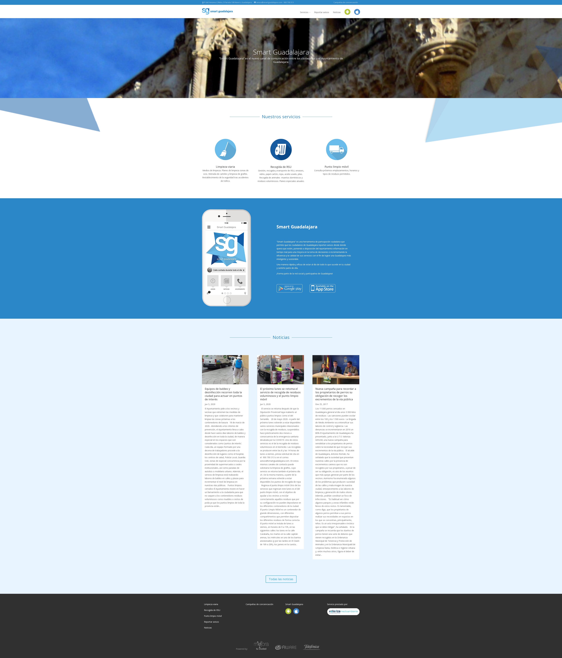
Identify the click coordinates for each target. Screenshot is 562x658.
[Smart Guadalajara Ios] (357, 13)
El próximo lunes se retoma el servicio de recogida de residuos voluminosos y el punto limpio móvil (280, 394)
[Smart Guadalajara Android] (347, 13)
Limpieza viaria (225, 166)
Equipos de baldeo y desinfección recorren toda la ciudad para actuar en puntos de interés (223, 394)
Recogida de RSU (281, 167)
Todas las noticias (281, 579)
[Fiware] (285, 648)
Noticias (337, 12)
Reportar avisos (321, 12)
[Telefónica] (311, 648)
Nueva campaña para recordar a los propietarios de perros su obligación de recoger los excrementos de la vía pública (335, 394)
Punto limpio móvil (337, 166)
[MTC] (261, 648)
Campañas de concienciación (346, 2)
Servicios (304, 12)
